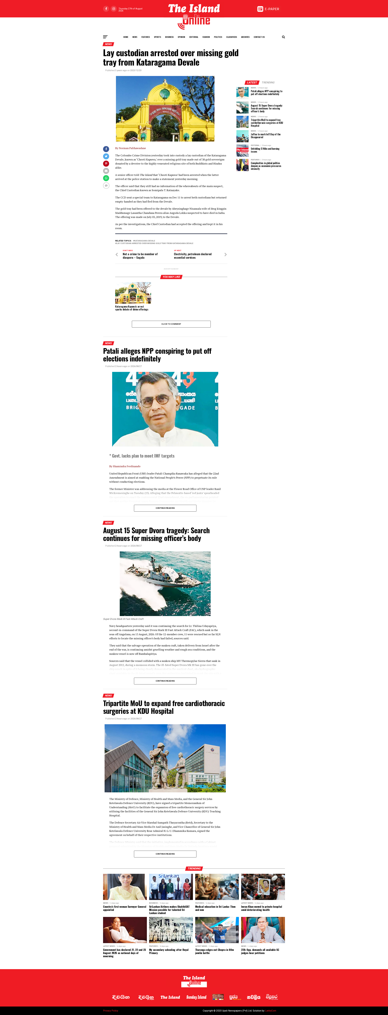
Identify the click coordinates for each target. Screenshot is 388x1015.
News (134, 36)
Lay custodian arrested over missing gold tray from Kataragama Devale (154, 243)
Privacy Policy (110, 1010)
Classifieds (231, 36)
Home (125, 36)
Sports (157, 36)
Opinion (181, 36)
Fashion (206, 36)
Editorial (193, 36)
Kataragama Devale (144, 241)
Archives (245, 36)
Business (169, 36)
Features (145, 36)
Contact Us (259, 36)
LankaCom (270, 1010)
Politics (218, 36)
